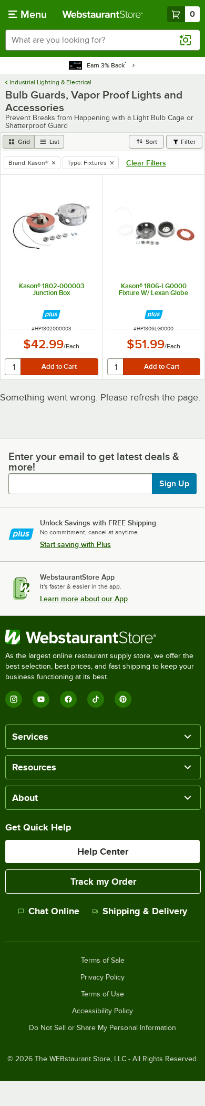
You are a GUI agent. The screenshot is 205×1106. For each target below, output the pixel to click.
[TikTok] (95, 699)
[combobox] (102, 40)
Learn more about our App (84, 598)
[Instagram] (13, 699)
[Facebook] (68, 699)
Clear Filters (146, 163)
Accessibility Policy (102, 1011)
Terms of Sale (103, 960)
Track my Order (103, 881)
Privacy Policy (102, 977)
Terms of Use (102, 994)
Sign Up (174, 483)
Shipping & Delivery (144, 911)
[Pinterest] (123, 699)
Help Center (102, 851)
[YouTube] (41, 699)
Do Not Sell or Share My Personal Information (102, 1028)
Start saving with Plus (75, 544)
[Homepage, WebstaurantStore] (103, 14)
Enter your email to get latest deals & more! (93, 461)
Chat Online (53, 911)
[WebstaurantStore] (102, 637)
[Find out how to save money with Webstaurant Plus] (51, 314)
